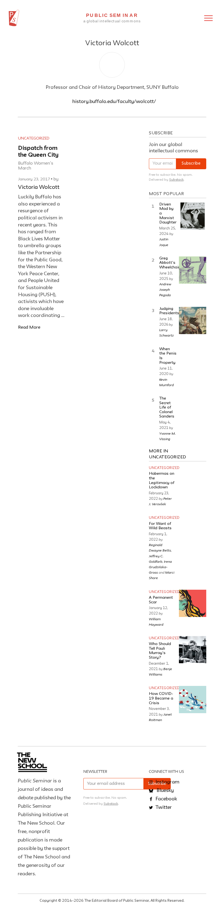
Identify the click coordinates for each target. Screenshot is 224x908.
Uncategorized (33, 138)
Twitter (163, 807)
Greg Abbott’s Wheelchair (169, 263)
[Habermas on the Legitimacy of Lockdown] (192, 479)
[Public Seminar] (14, 18)
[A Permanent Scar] (192, 603)
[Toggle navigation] (208, 18)
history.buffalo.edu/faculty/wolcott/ (114, 101)
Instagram (166, 782)
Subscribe (191, 163)
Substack (176, 179)
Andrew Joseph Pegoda (165, 289)
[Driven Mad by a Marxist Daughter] (192, 216)
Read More (29, 327)
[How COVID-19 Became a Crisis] (192, 699)
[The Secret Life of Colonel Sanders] (192, 410)
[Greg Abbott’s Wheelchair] (192, 270)
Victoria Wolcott (39, 187)
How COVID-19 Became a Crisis (161, 698)
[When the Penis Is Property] (192, 360)
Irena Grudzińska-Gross (160, 566)
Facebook (165, 799)
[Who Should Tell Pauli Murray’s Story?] (192, 649)
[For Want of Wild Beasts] (192, 529)
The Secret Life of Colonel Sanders (166, 408)
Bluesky (164, 790)
